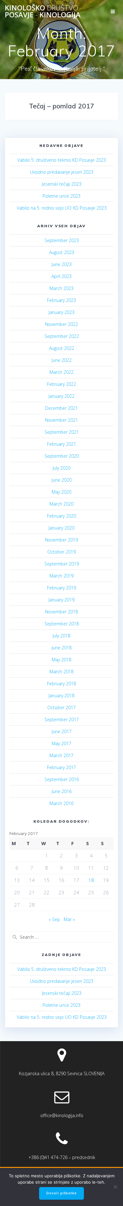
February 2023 (61, 300)
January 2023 (61, 312)
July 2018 (61, 636)
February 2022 (61, 384)
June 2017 (62, 731)
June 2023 (62, 264)
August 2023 (61, 252)
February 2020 (61, 516)
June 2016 (62, 791)
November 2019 (61, 540)
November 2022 (61, 324)
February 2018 (61, 684)
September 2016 (61, 779)
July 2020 (61, 468)
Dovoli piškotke (61, 1193)
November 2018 (61, 612)
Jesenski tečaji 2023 (61, 184)
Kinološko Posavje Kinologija (42, 11)
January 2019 (61, 600)
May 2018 (61, 660)
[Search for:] (61, 936)
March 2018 (61, 672)
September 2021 (61, 432)
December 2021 (61, 408)
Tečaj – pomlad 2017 (61, 106)
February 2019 (61, 588)
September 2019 (61, 564)
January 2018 (61, 696)
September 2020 (61, 456)
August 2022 (61, 348)
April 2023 (61, 276)
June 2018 (62, 648)
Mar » (69, 919)
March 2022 (61, 372)
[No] (115, 1187)
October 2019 (61, 552)
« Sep (54, 919)
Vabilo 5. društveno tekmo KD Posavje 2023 (61, 160)
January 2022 (61, 396)
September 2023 (61, 240)
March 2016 (61, 803)
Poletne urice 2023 (61, 196)
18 (91, 880)
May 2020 (61, 492)
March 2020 (61, 504)
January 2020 (61, 528)
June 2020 (62, 480)
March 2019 (61, 576)
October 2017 (61, 707)
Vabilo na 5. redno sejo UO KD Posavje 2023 (62, 208)
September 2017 (61, 719)
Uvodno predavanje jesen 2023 (61, 172)
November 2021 (61, 420)
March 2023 (61, 288)
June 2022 (62, 360)
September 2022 (61, 336)
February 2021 (61, 444)
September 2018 (61, 624)
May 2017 (61, 743)
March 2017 (61, 755)
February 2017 (61, 767)
